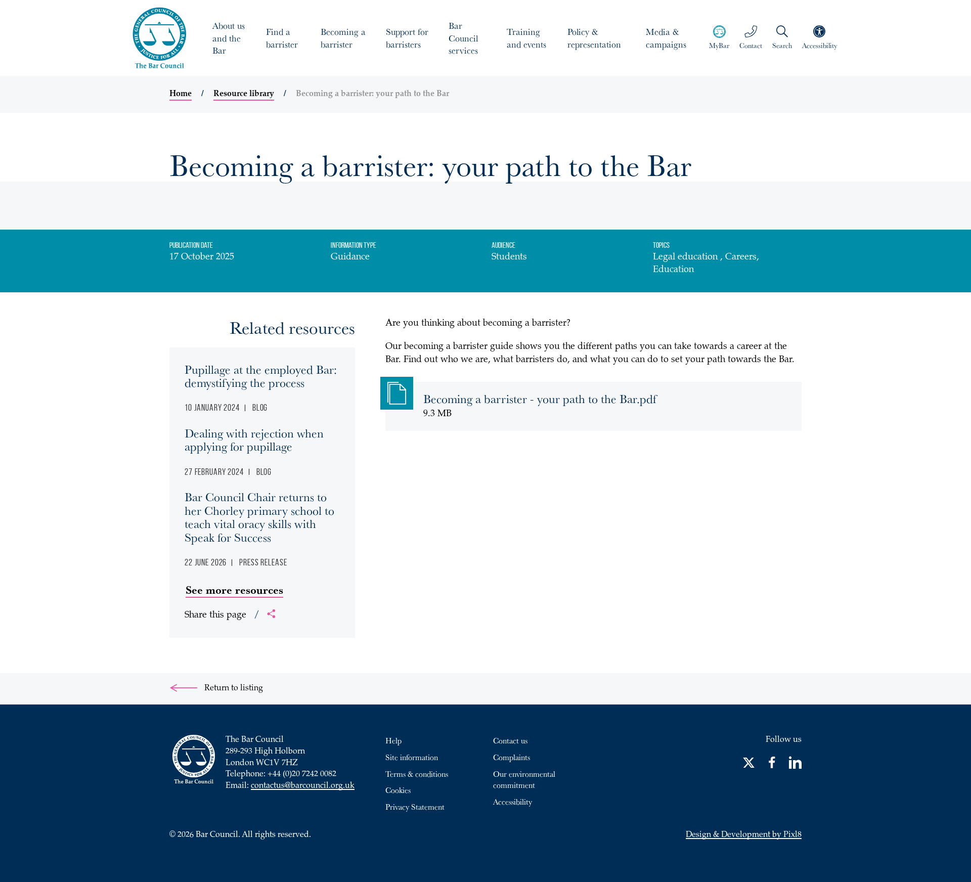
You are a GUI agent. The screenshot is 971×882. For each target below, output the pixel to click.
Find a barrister (282, 38)
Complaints (511, 757)
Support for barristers (407, 38)
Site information (411, 757)
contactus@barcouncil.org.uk (303, 786)
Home (180, 94)
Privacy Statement (415, 806)
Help (393, 740)
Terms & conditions (416, 773)
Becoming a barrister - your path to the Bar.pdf (539, 398)
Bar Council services (463, 38)
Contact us (510, 740)
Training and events (526, 38)
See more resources (234, 590)
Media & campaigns (666, 38)
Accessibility (512, 801)
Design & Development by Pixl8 (744, 835)
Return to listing (232, 688)
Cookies (398, 790)
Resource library (243, 94)
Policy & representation (594, 38)
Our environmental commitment (524, 779)
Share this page (222, 615)
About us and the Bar (228, 38)
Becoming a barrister (343, 38)
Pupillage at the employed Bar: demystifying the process (261, 376)
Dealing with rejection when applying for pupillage (254, 439)
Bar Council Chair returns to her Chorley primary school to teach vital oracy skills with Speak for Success (259, 516)
